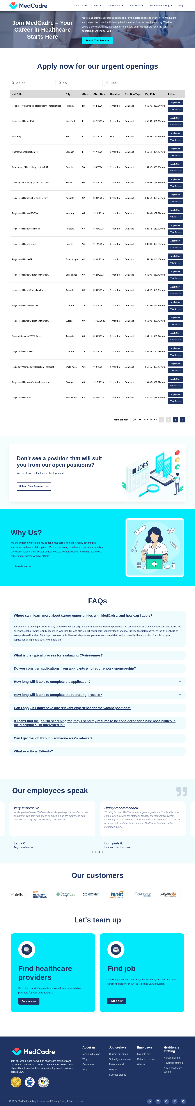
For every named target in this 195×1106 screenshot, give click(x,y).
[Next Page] (175, 419)
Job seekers (118, 1047)
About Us (78, 5)
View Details (175, 109)
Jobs (95, 5)
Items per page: (121, 419)
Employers (135, 5)
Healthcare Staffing (159, 5)
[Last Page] (182, 419)
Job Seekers (114, 5)
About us (89, 1047)
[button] (97, 615)
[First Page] (161, 419)
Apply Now (175, 102)
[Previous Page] (168, 419)
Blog (181, 5)
